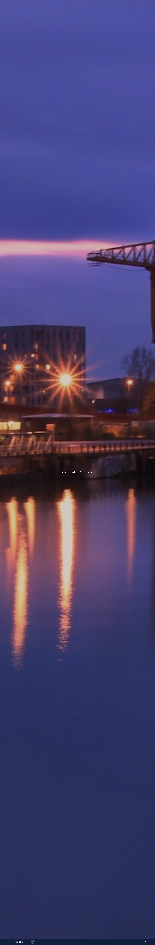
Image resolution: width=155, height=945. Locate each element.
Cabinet (58, 941)
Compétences (79, 941)
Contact (87, 941)
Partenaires (70, 941)
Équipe (63, 941)
